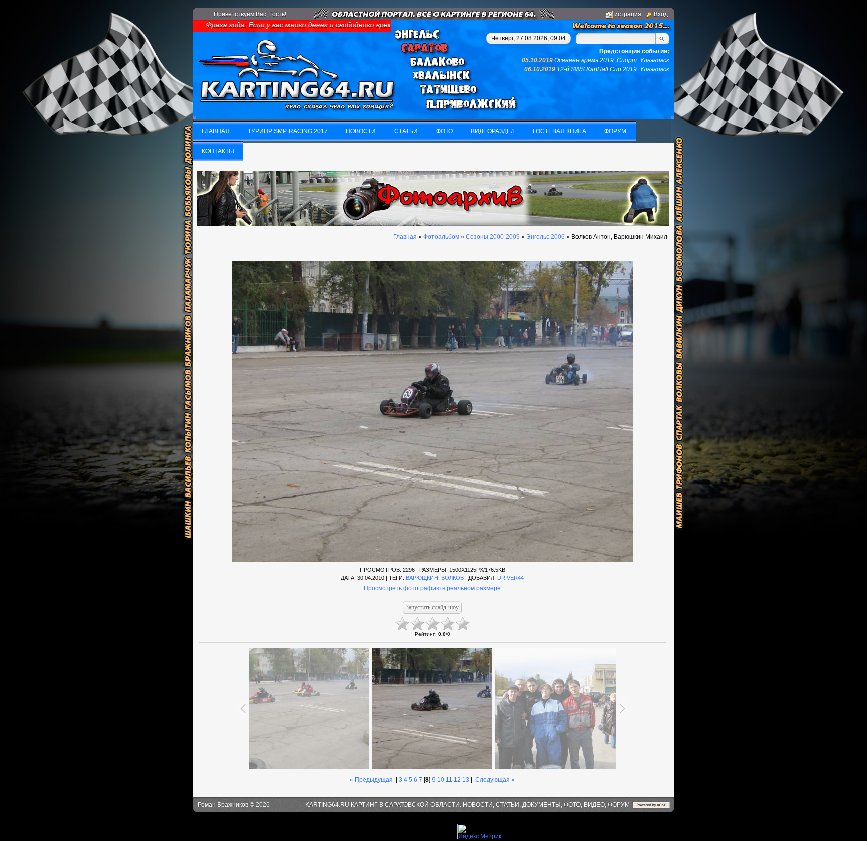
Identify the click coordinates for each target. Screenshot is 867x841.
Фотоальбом (441, 237)
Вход (661, 14)
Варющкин (422, 578)
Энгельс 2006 (545, 237)
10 (440, 779)
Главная (405, 237)
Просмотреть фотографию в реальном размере (432, 588)
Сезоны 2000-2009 (493, 237)
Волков (452, 578)
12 (457, 779)
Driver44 (510, 578)
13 (465, 779)
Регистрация (623, 14)
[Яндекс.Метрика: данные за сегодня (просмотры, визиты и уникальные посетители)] (479, 831)
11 (449, 779)
